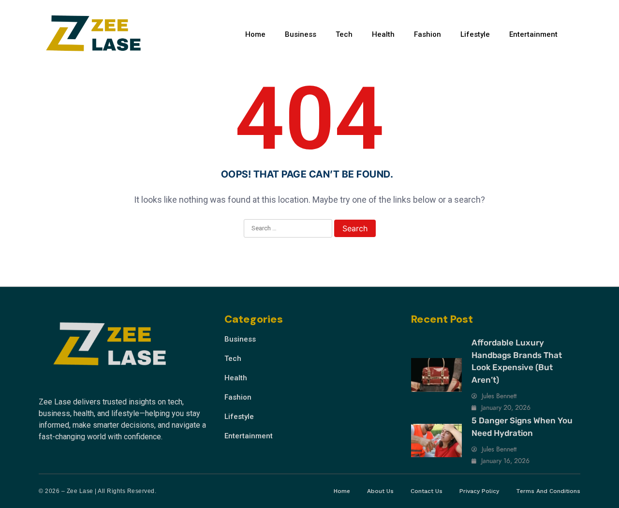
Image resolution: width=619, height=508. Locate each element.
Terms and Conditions (548, 491)
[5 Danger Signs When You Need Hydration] (436, 441)
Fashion (427, 34)
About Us (380, 491)
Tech (344, 34)
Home (255, 34)
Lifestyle (475, 34)
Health (383, 34)
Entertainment (533, 34)
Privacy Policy (479, 491)
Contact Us (426, 491)
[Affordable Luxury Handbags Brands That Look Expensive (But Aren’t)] (436, 375)
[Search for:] (288, 229)
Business (300, 34)
